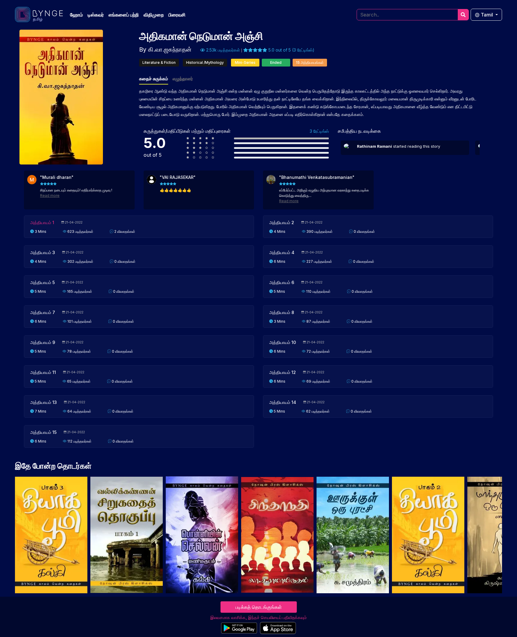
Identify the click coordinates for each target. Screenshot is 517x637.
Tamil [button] (487, 15)
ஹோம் (76, 15)
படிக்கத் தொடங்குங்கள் (258, 607)
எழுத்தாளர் (183, 78)
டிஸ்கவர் (96, 15)
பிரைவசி (176, 15)
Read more (50, 195)
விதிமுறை (154, 15)
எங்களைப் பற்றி (124, 15)
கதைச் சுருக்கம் (153, 78)
